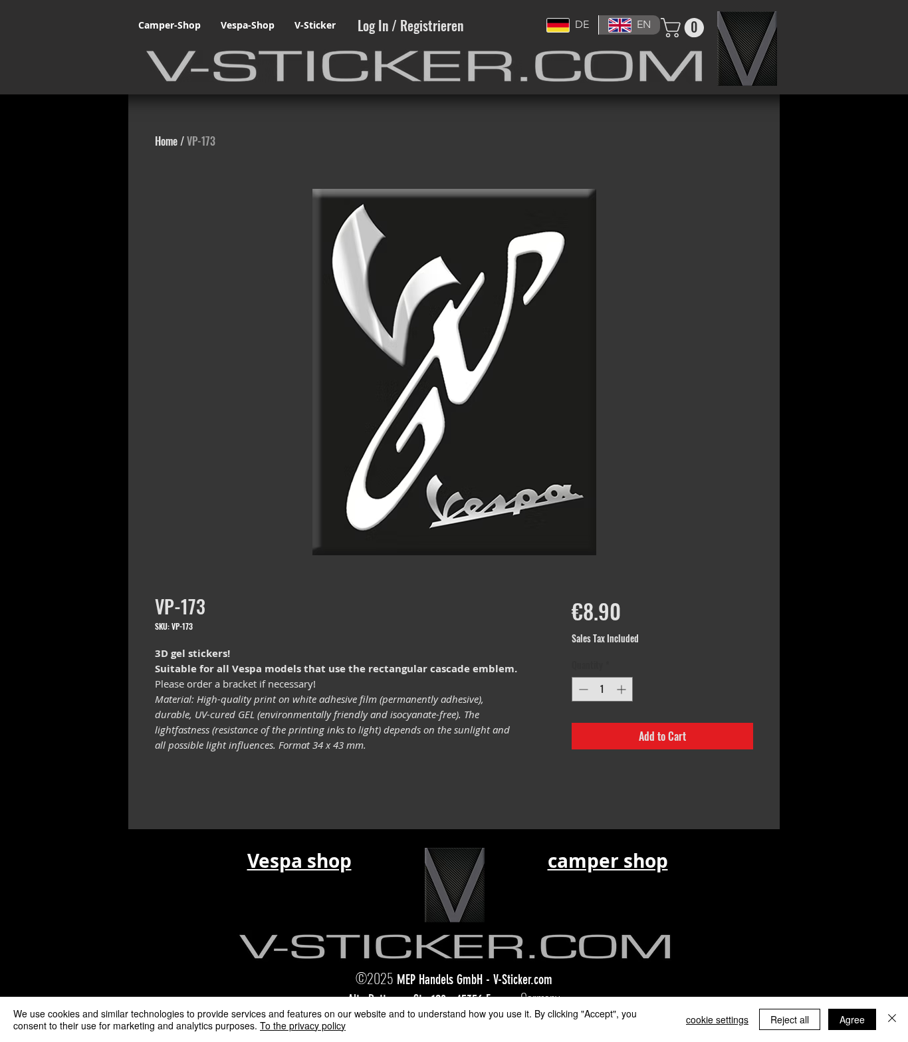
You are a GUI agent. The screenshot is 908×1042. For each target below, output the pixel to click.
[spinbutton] (602, 689)
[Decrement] (582, 689)
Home (166, 141)
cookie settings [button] (717, 1019)
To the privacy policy (303, 1025)
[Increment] (622, 689)
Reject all (789, 1019)
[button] (685, 27)
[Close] (892, 1019)
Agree (852, 1019)
